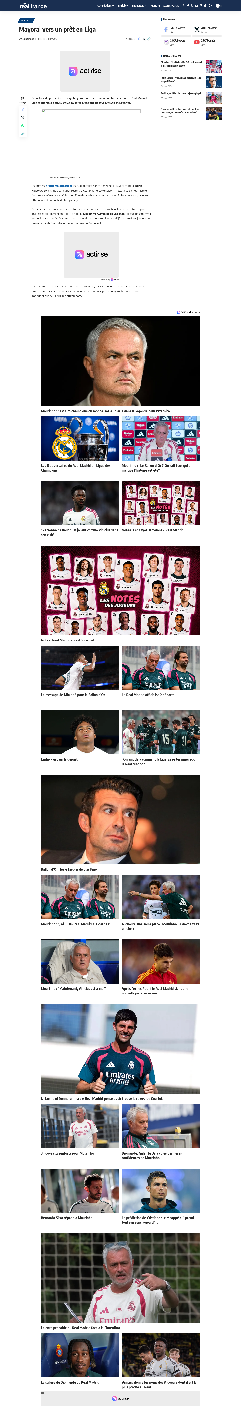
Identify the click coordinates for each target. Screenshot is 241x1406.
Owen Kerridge (26, 38)
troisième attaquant (59, 185)
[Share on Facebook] (138, 39)
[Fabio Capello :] (214, 82)
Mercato (26, 20)
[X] (192, 5)
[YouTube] (196, 5)
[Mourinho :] (214, 66)
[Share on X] (143, 39)
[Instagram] (201, 5)
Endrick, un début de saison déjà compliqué (181, 93)
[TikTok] (205, 5)
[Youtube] (207, 42)
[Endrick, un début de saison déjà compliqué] (214, 98)
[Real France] (40, 5)
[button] (183, 5)
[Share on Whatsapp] (23, 126)
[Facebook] (188, 5)
